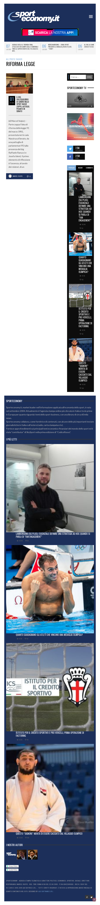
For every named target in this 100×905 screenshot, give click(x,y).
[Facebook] (87, 897)
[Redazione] (11, 855)
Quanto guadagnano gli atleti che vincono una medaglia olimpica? (85, 264)
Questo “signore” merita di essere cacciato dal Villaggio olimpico (85, 371)
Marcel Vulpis (17, 176)
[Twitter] (91, 897)
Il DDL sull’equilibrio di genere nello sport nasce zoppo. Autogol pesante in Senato (23, 104)
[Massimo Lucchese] (22, 855)
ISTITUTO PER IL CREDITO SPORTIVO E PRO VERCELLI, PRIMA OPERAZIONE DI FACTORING (85, 317)
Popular (72, 167)
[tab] (71, 168)
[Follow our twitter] (70, 149)
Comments (89, 167)
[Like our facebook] (70, 157)
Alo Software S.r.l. (46, 891)
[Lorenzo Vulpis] (33, 855)
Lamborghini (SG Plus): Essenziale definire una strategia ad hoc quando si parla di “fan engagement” (85, 208)
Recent (80, 167)
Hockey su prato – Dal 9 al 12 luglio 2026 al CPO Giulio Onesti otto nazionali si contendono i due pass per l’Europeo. (61, 48)
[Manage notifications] (94, 900)
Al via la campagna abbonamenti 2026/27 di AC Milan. (23, 46)
